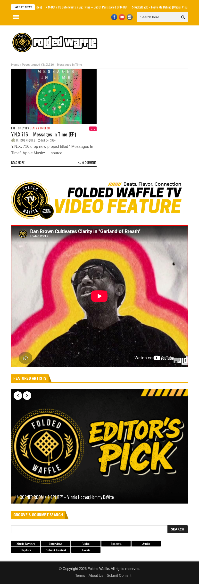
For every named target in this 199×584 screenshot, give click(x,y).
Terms (80, 575)
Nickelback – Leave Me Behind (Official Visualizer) (147, 7)
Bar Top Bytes (20, 128)
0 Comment (89, 162)
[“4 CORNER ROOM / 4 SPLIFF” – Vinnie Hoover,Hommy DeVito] (99, 446)
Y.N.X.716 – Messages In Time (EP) (43, 134)
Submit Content (119, 575)
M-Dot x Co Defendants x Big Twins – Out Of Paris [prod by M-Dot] (71, 7)
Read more (18, 162)
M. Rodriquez (25, 140)
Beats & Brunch (40, 128)
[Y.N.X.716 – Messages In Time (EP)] (54, 96)
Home (15, 64)
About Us (96, 575)
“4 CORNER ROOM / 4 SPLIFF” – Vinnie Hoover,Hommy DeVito (64, 497)
